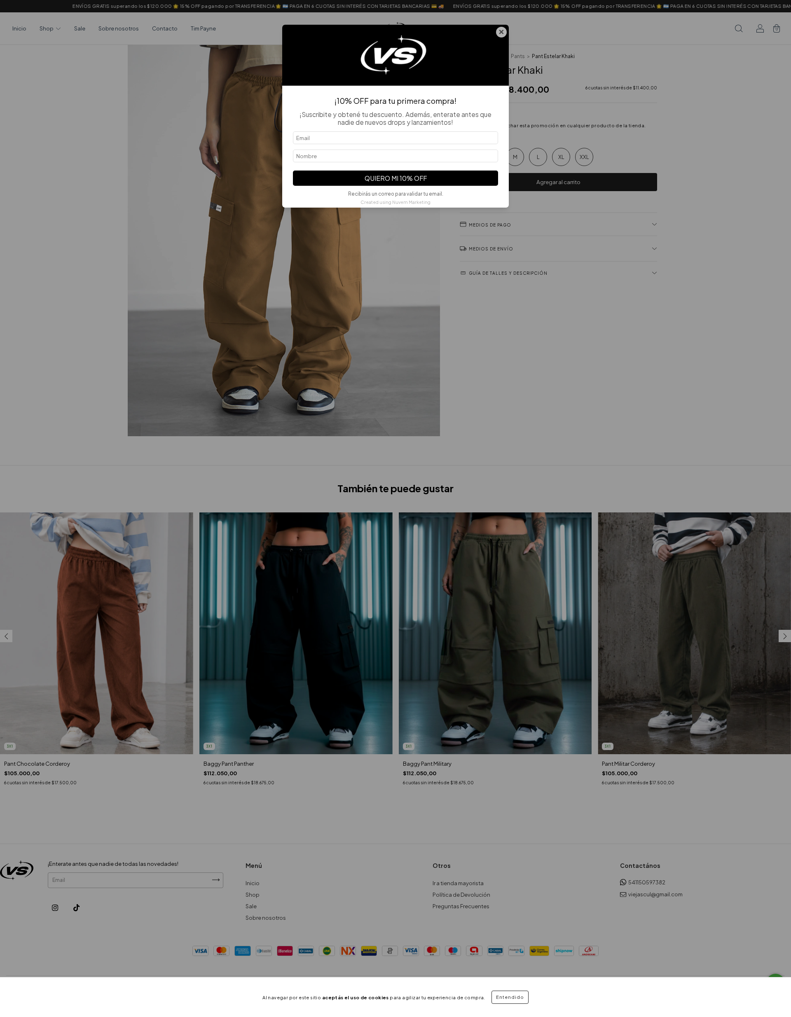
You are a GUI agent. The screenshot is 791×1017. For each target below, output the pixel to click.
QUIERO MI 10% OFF (396, 178)
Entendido (510, 997)
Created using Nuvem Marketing (395, 202)
